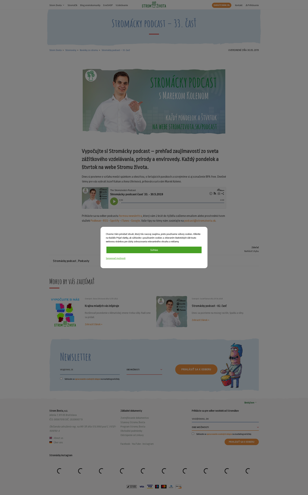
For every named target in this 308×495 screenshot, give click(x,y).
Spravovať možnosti (115, 258)
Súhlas (154, 249)
